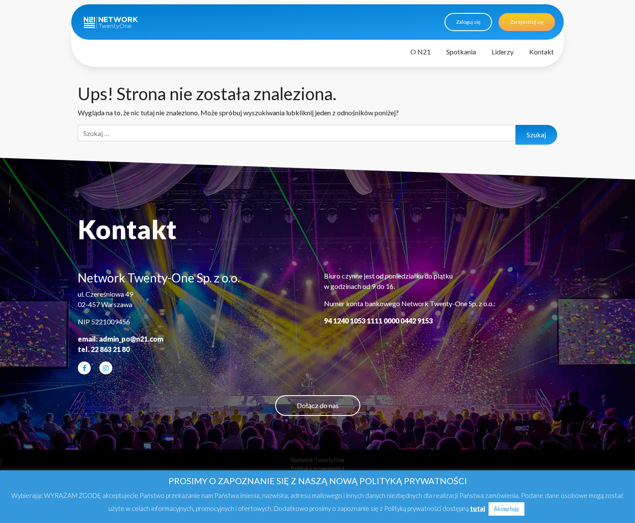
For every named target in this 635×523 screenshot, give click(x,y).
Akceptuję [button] (506, 508)
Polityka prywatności (317, 468)
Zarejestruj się (526, 22)
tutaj (477, 508)
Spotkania (461, 52)
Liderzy (503, 52)
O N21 (420, 52)
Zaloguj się (468, 22)
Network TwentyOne (317, 459)
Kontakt (541, 52)
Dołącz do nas (318, 405)
